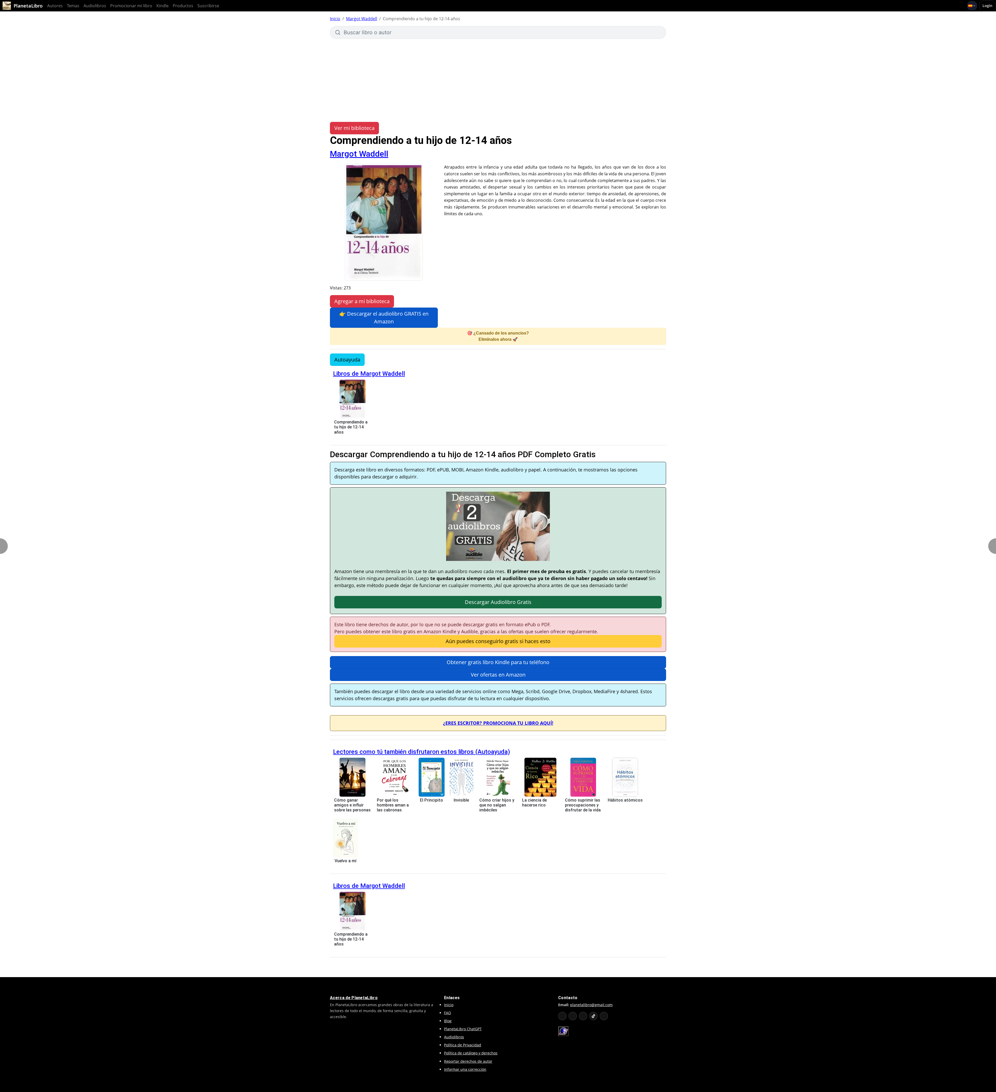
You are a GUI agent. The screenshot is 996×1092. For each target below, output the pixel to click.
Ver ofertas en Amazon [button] (498, 674)
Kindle (162, 6)
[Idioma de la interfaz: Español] (972, 5)
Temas (73, 6)
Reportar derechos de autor (468, 1061)
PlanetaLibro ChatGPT (463, 1028)
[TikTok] (593, 1016)
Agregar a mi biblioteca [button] (362, 301)
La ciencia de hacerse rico (534, 803)
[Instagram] (583, 1016)
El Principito (431, 800)
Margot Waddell (361, 19)
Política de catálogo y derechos (470, 1053)
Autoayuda (347, 359)
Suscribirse (208, 6)
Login (987, 5)
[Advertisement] (498, 77)
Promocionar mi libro (131, 6)
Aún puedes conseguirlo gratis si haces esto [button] (498, 641)
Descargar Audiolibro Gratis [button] (498, 602)
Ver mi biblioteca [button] (354, 127)
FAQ (447, 1012)
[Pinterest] (604, 1016)
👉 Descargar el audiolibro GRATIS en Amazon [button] (383, 317)
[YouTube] (562, 1016)
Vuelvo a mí (345, 860)
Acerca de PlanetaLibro (354, 997)
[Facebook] (573, 1016)
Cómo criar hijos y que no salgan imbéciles (496, 805)
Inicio (335, 19)
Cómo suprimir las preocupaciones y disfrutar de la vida (583, 805)
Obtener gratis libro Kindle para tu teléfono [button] (498, 662)
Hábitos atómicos (625, 800)
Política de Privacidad (462, 1044)
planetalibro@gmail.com (591, 1004)
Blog (448, 1020)
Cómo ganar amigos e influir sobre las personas (352, 805)
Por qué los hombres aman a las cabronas (393, 805)
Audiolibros (95, 6)
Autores (55, 6)
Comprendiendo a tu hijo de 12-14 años (351, 427)
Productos (183, 6)
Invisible (461, 800)
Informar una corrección (465, 1069)
